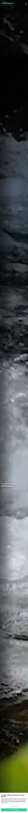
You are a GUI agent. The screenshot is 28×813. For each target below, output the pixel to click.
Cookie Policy (18, 801)
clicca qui (23, 800)
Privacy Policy (12, 801)
